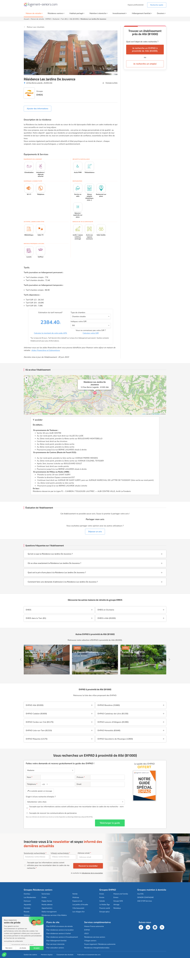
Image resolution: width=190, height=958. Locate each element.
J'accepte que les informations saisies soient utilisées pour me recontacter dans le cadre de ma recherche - (76, 806)
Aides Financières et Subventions (45, 350)
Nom (29, 777)
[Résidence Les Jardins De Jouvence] (95, 393)
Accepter (37, 948)
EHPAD (48, 19)
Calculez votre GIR (91, 333)
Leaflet (143, 414)
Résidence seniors (55, 13)
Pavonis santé (104, 908)
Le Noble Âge (104, 904)
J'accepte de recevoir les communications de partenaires (53, 813)
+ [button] (26, 378)
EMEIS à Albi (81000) (107, 618)
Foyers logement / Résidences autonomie (99, 944)
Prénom (81, 777)
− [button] (26, 381)
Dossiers (160, 13)
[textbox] (44, 784)
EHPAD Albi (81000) (34, 705)
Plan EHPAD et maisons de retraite (59, 926)
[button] (4, 954)
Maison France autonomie (94, 926)
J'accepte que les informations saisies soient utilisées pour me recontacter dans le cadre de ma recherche (48, 865)
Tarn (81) (64, 19)
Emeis (101, 894)
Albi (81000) (74, 19)
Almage (116, 904)
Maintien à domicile (98, 13)
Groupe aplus (104, 912)
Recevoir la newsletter (88, 866)
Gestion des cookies (30, 955)
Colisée (102, 901)
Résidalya (117, 908)
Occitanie (56, 19)
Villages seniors (90, 940)
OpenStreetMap (156, 414)
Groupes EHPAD (107, 890)
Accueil (26, 19)
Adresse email (84, 853)
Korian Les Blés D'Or (133, 652)
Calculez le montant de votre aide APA (50, 333)
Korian (101, 897)
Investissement (119, 13)
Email (79, 784)
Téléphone (32, 784)
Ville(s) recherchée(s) (60, 853)
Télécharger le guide (110, 822)
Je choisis (22, 948)
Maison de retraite (33, 13)
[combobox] (45, 784)
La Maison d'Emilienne (86, 652)
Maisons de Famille (120, 894)
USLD (86, 933)
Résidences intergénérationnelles (96, 948)
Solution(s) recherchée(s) (34, 853)
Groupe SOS (118, 901)
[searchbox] (36, 856)
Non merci (9, 948)
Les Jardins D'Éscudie (37, 652)
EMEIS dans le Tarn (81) (36, 618)
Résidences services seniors (94, 937)
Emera (115, 897)
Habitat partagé (76, 13)
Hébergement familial (141, 13)
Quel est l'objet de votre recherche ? (142, 41)
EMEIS (39, 94)
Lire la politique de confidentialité (13, 941)
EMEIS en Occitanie (106, 610)
